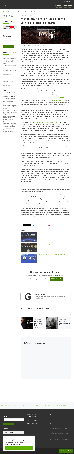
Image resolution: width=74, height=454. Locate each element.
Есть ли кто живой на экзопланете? (47, 233)
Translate (14, 28)
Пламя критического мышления (8, 75)
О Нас (51, 419)
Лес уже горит (6, 85)
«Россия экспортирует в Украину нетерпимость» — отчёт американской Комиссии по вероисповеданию (9, 128)
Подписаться (56, 278)
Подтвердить (19, 448)
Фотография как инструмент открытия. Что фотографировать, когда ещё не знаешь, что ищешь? (10, 60)
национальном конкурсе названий (47, 122)
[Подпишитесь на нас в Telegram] (67, 1)
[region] (19, 443)
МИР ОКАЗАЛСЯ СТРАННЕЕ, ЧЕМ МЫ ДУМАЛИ (10, 112)
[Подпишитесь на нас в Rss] (72, 1)
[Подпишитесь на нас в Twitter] (69, 1)
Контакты (52, 417)
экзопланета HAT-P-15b (54, 100)
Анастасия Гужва (25, 45)
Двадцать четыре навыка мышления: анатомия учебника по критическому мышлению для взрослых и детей (10, 69)
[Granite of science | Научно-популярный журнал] (64, 5)
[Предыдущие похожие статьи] (65, 313)
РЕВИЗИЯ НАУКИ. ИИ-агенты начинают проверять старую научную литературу (8, 80)
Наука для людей (12, 11)
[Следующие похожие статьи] (69, 313)
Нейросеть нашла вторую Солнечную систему (50, 244)
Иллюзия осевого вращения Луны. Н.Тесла (9, 107)
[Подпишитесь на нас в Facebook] (64, 1)
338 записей (39, 298)
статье (62, 97)
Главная (5, 11)
